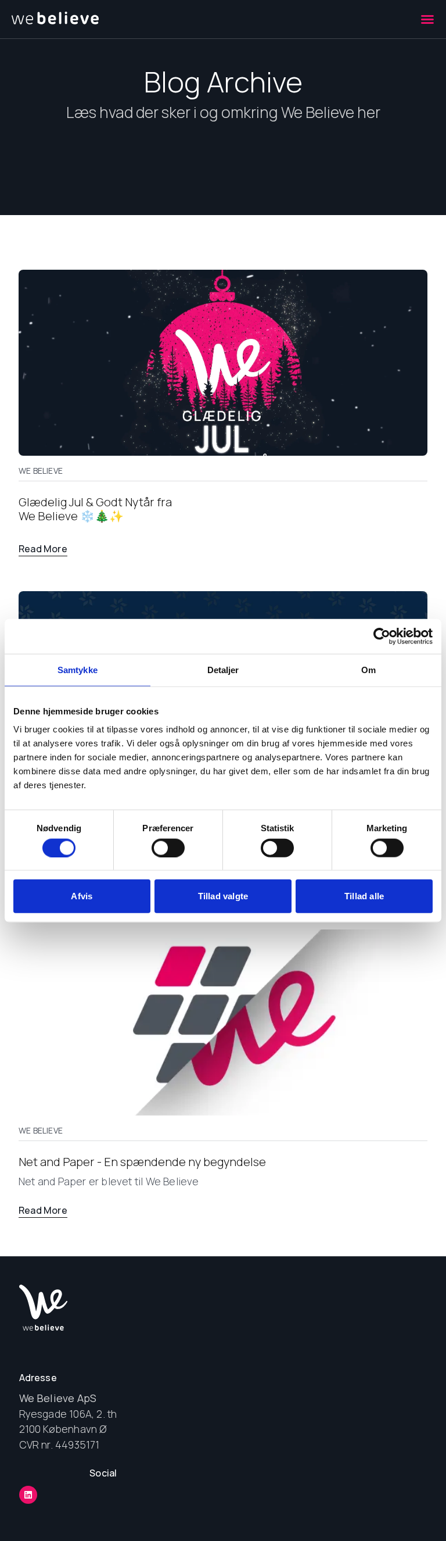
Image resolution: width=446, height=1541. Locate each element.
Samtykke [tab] (77, 669)
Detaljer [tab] (223, 669)
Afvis (81, 896)
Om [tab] (368, 669)
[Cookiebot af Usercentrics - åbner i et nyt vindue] (382, 636)
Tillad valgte (223, 896)
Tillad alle (364, 896)
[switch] (168, 847)
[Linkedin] (28, 1495)
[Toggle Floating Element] (401, 1507)
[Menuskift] (427, 19)
